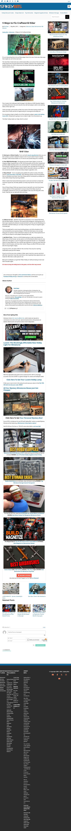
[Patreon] (11, 308)
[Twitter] (7, 308)
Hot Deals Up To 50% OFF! (58, 134)
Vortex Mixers (63, 13)
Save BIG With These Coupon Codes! (58, 119)
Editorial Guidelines (9, 729)
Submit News (16, 679)
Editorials (28, 26)
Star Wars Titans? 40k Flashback (36, 596)
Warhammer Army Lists (2, 683)
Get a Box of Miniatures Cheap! (58, 52)
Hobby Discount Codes (8, 13)
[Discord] (15, 308)
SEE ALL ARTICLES (37, 305)
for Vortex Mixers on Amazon (36, 513)
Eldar (32, 26)
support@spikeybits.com (16, 706)
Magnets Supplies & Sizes (41, 13)
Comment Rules (10, 713)
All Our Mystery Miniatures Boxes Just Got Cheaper (20, 389)
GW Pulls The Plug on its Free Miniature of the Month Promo (8, 614)
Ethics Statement (9, 722)
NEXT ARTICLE (42, 592)
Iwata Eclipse (8, 569)
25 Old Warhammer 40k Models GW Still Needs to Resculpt (24, 614)
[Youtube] (13, 308)
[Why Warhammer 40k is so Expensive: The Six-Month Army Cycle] (39, 605)
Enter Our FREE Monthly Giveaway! (58, 149)
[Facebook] (5, 308)
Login (44, 627)
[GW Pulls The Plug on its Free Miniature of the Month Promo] (8, 605)
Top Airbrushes (29, 13)
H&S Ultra (30, 569)
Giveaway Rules (10, 718)
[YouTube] (59, 678)
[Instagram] (9, 308)
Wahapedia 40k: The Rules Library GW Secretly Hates (27, 815)
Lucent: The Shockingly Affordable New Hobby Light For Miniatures (22, 344)
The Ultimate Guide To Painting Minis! (58, 85)
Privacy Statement (9, 715)
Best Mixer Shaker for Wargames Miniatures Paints (26, 515)
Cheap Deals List (19, 13)
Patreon (2, 1)
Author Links (9, 741)
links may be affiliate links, (18, 318)
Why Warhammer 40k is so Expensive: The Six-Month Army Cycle (39, 614)
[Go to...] (69, 6)
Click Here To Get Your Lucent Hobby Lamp (24, 380)
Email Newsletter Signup (15, 682)
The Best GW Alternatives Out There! (58, 180)
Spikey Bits (5, 32)
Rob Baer (6, 26)
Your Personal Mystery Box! (31, 418)
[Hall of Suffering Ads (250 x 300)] (58, 55)
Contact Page (16, 677)
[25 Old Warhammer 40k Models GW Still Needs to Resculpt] (24, 605)
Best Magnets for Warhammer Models (24, 543)
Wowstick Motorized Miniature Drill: (14, 453)
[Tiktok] (16, 308)
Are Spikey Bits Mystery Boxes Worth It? (10, 750)
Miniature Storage (54, 13)
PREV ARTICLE (6, 592)
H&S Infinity (18, 569)
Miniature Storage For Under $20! (58, 165)
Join (69, 1)
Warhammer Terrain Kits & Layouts (58, 213)
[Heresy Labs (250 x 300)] (24, 70)
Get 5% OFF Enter (20, 541)
